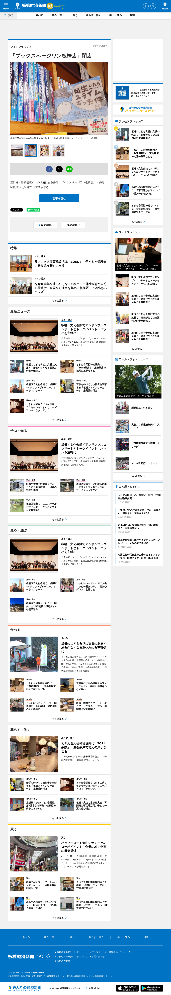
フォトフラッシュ (21, 46)
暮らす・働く (93, 15)
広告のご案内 (63, 961)
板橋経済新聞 (30, 6)
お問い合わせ (98, 956)
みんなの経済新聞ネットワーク (24, 988)
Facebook (146, 6)
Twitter (153, 6)
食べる (39, 15)
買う (75, 15)
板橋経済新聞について (68, 952)
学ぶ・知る (115, 15)
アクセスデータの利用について (72, 956)
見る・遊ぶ (58, 15)
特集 (132, 15)
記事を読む (59, 198)
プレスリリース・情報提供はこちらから (111, 952)
